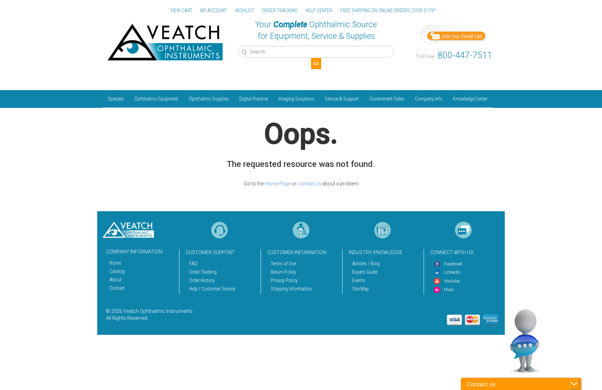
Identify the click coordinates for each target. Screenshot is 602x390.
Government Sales (386, 99)
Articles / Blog (366, 263)
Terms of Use (283, 263)
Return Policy (283, 272)
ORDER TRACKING (280, 10)
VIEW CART (181, 10)
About (115, 279)
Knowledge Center (470, 99)
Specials (116, 99)
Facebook (453, 263)
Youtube (452, 281)
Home (115, 263)
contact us (309, 183)
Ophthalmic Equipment (156, 99)
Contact (117, 288)
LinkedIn (452, 272)
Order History (202, 280)
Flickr (449, 289)
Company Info (428, 99)
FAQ (193, 263)
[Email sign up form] (454, 31)
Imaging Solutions (296, 99)
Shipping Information (291, 289)
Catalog (117, 271)
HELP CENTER (319, 10)
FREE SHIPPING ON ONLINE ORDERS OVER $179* (387, 10)
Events (358, 280)
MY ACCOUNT (213, 10)
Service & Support (342, 99)
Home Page (278, 183)
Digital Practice (253, 99)
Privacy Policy (284, 280)
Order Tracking (203, 272)
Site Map (360, 289)
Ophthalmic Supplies (209, 99)
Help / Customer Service (212, 289)
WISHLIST (244, 10)
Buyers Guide (364, 272)
